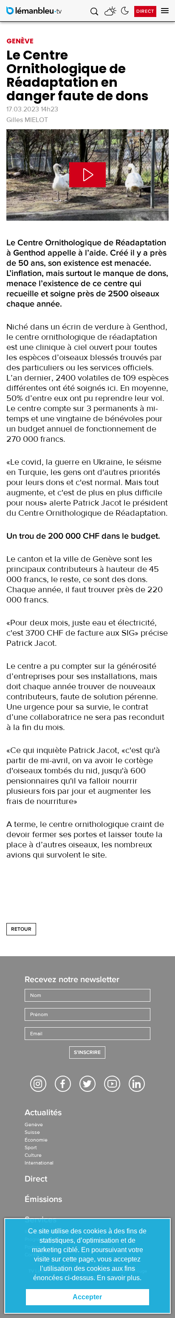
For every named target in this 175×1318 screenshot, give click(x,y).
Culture (33, 1155)
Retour (21, 929)
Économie (36, 1139)
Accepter (87, 1297)
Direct (145, 11)
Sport (31, 1147)
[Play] (87, 175)
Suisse (32, 1132)
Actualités (43, 1113)
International (39, 1162)
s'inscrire (87, 1052)
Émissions (43, 1200)
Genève (34, 1124)
